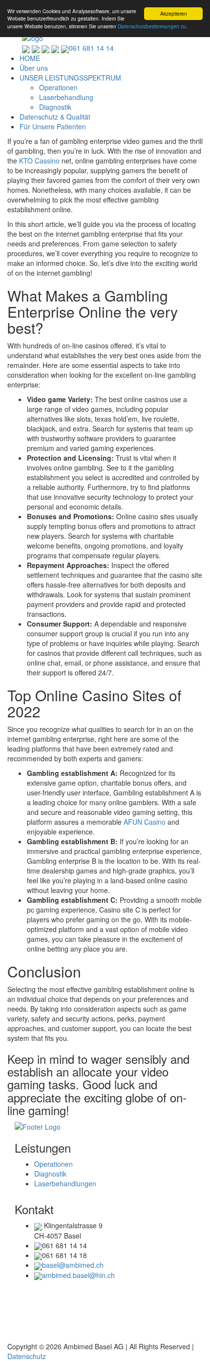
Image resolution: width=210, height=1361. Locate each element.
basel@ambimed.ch (73, 1265)
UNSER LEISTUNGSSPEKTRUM (70, 77)
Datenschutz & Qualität (55, 117)
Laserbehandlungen (65, 1183)
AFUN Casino (145, 822)
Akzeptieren (173, 13)
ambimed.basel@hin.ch (78, 1275)
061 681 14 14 (91, 48)
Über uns (34, 68)
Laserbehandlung (66, 97)
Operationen (58, 87)
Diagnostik (55, 107)
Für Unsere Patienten (53, 126)
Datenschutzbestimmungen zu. (153, 26)
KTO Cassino (39, 160)
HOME (30, 58)
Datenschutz (26, 1356)
